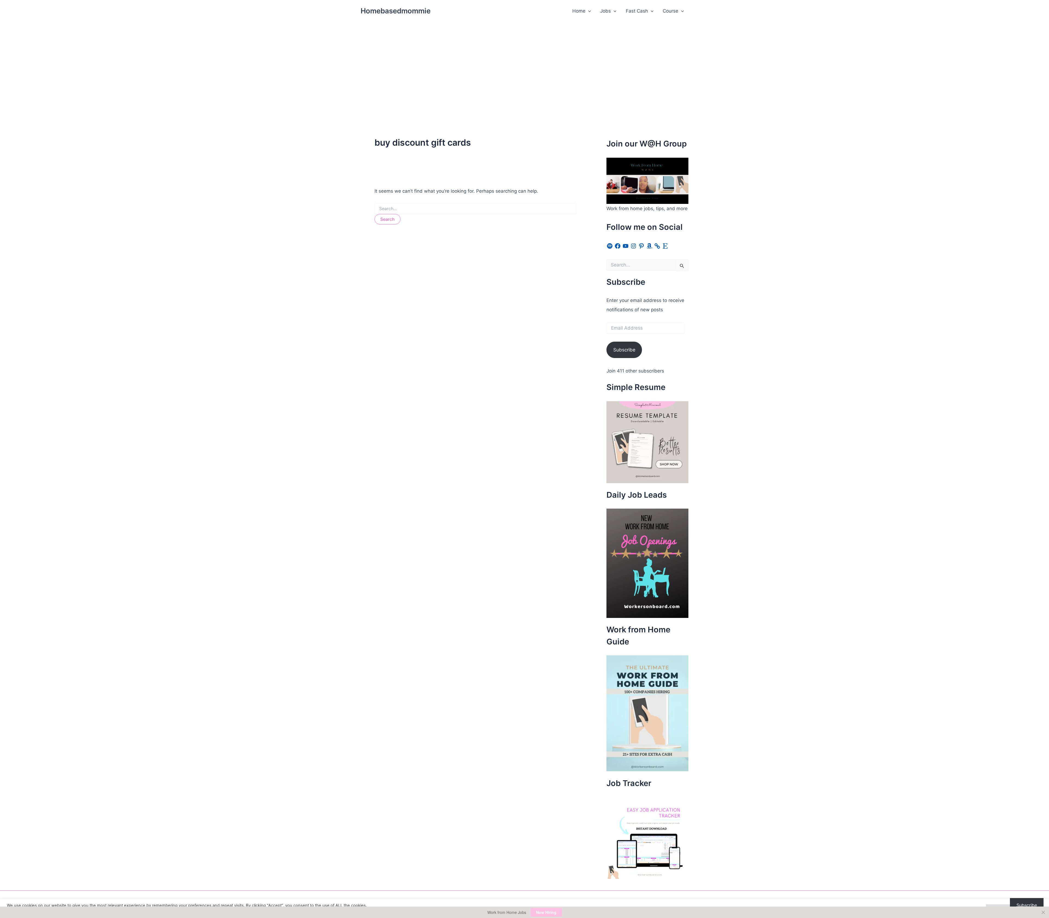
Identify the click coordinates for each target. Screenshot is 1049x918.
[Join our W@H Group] (647, 180)
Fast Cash (637, 11)
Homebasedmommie (396, 11)
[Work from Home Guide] (647, 713)
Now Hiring (546, 912)
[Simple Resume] (647, 441)
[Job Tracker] (647, 837)
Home (578, 11)
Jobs (605, 11)
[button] (588, 11)
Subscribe (624, 350)
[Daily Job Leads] (647, 563)
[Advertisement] (524, 63)
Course (670, 11)
